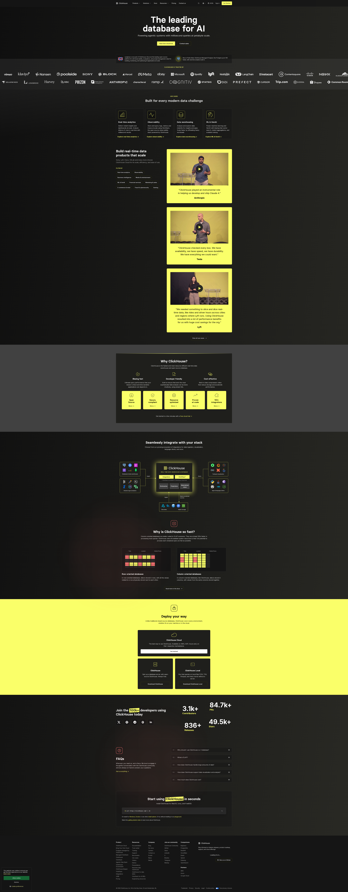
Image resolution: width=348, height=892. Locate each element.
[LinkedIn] (151, 722)
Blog (149, 845)
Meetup (166, 863)
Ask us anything (122, 771)
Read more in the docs (174, 588)
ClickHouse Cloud (121, 845)
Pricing (118, 879)
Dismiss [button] (16, 882)
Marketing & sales (151, 182)
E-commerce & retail (124, 187)
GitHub (166, 848)
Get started (174, 651)
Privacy (191, 888)
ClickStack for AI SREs (138, 876)
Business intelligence (124, 177)
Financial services (135, 182)
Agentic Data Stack (121, 862)
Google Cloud (185, 875)
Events (150, 855)
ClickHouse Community (171, 845)
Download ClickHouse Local (192, 684)
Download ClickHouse (155, 684)
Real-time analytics (124, 172)
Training (134, 850)
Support (134, 853)
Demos (134, 863)
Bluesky (166, 858)
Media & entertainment (143, 177)
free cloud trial (186, 416)
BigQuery (183, 845)
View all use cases (199, 338)
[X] (119, 722)
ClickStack (119, 860)
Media (150, 860)
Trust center (135, 848)
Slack (166, 850)
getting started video (134, 820)
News (150, 858)
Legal (203, 888)
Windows (132, 816)
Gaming (155, 187)
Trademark (184, 888)
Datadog (183, 860)
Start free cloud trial (166, 43)
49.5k (211, 3)
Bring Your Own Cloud (122, 848)
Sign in (217, 3)
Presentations (136, 865)
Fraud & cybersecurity (142, 187)
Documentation (136, 845)
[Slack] (127, 722)
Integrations (119, 874)
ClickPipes (119, 871)
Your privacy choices (225, 888)
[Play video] (199, 169)
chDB (117, 876)
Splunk (183, 858)
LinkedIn (166, 853)
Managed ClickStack (122, 855)
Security (197, 888)
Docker (138, 816)
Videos (134, 860)
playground (177, 816)
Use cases (135, 858)
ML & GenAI (121, 182)
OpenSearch (184, 863)
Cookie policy (210, 888)
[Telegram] (135, 722)
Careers (150, 850)
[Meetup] (143, 722)
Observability (138, 172)
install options (152, 816)
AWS (182, 871)
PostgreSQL (184, 848)
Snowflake (184, 853)
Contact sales (184, 43)
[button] (16, 886)
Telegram (167, 860)
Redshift (183, 850)
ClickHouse (119, 857)
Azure (182, 873)
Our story (151, 848)
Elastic (182, 855)
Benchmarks (135, 855)
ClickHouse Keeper (122, 869)
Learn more (7, 874)
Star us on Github (224, 860)
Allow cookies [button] (17, 878)
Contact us (151, 853)
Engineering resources (139, 879)
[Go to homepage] (122, 3)
